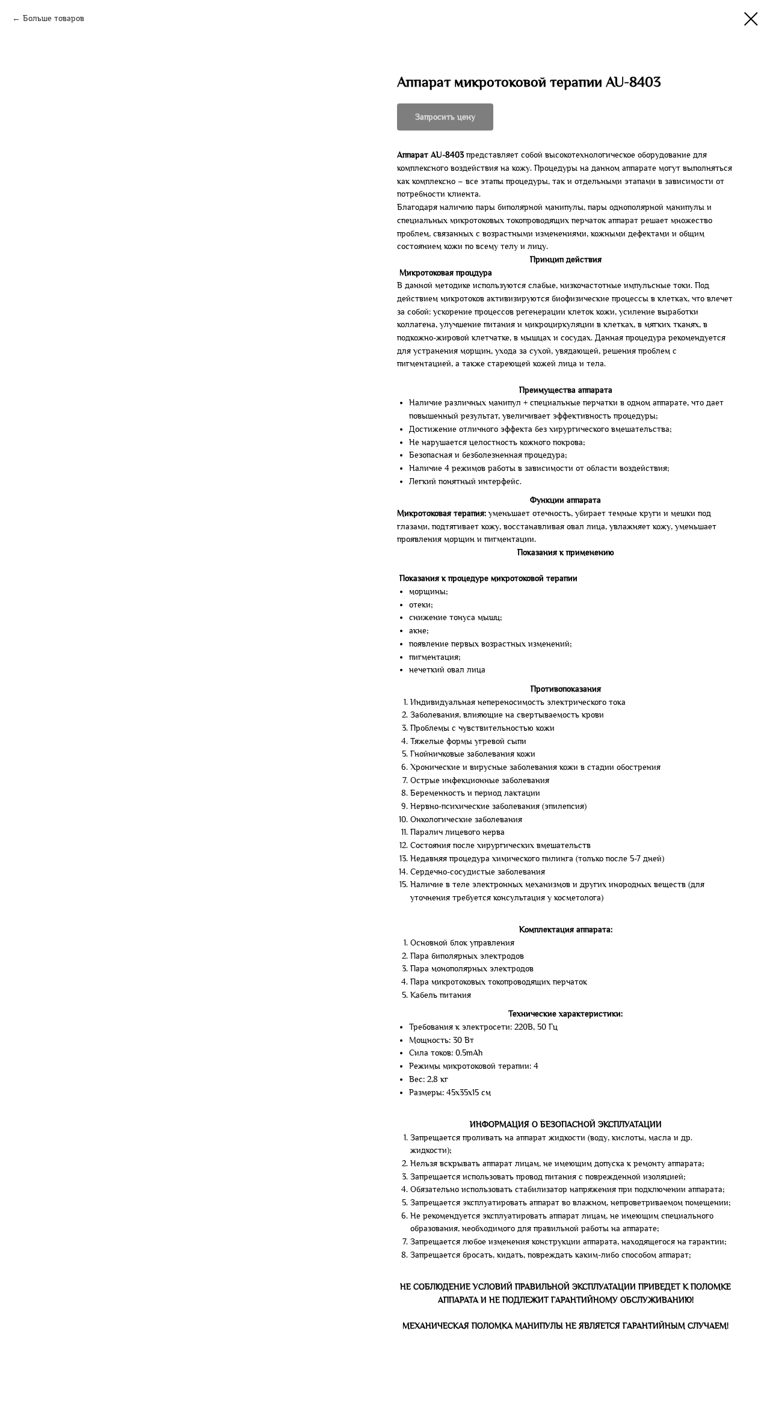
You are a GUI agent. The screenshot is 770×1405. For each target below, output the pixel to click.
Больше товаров (53, 18)
